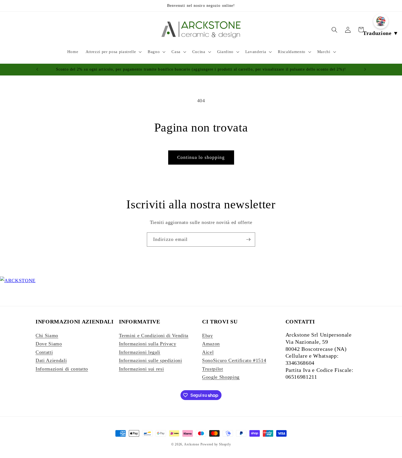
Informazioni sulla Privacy (147, 343)
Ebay (207, 335)
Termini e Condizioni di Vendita (153, 335)
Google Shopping (221, 377)
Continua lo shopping (201, 157)
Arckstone (192, 444)
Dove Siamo (49, 343)
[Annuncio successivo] (365, 69)
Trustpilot (212, 369)
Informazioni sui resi (141, 369)
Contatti (44, 352)
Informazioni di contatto (62, 369)
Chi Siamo (47, 335)
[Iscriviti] (248, 239)
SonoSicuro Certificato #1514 (234, 360)
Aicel (208, 352)
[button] (113, 51)
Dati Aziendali (51, 360)
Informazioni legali (140, 352)
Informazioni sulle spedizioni (150, 360)
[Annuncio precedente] (37, 69)
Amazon (211, 343)
